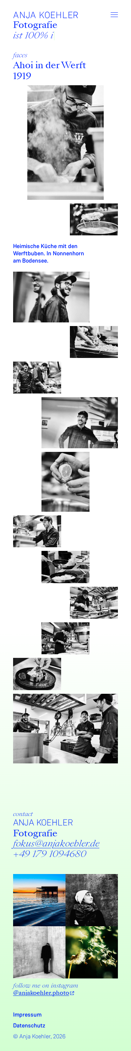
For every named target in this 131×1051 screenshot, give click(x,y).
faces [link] (20, 54)
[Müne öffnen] (114, 14)
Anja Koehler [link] (46, 15)
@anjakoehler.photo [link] (41, 993)
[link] (56, 843)
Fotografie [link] (35, 24)
